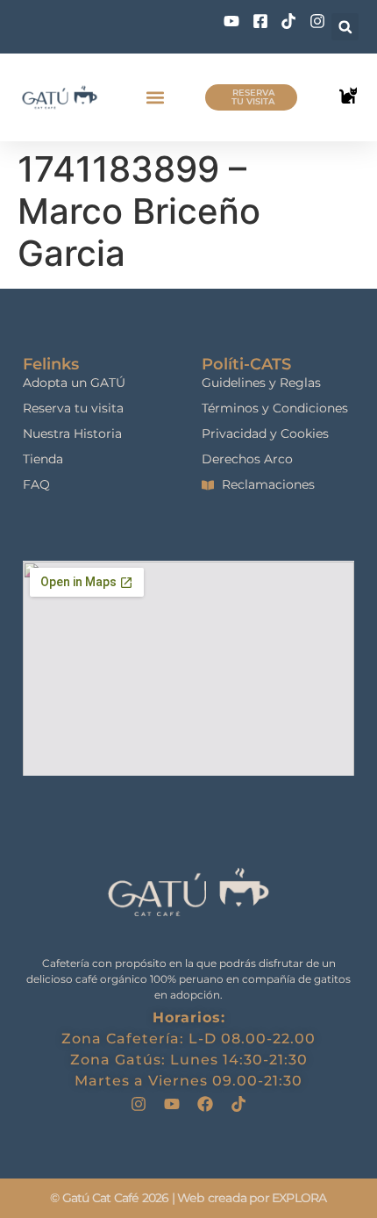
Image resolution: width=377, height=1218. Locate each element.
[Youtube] (172, 1104)
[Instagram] (138, 1104)
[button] (345, 26)
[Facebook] (205, 1104)
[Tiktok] (238, 1104)
